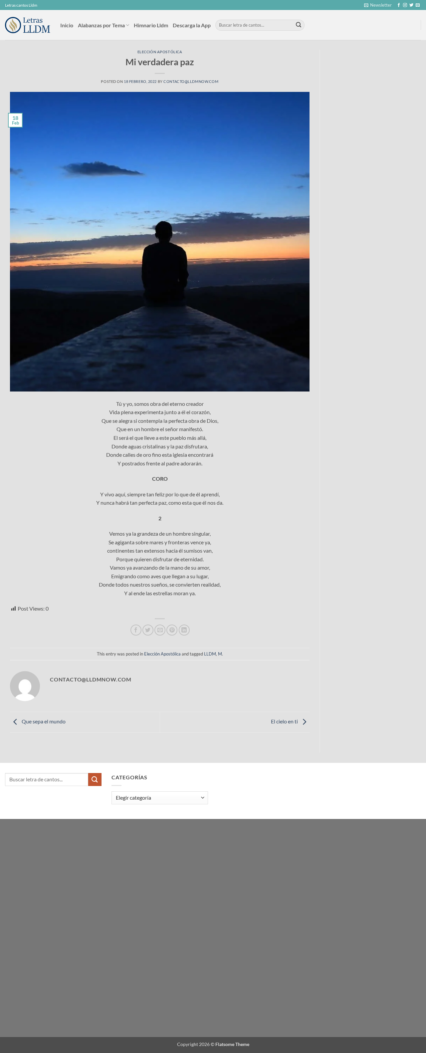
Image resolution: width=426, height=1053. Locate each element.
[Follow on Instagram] (405, 5)
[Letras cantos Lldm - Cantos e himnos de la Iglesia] (27, 25)
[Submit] (298, 25)
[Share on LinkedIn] (184, 630)
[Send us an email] (418, 5)
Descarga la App (192, 25)
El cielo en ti (285, 721)
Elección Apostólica (159, 52)
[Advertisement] (376, 100)
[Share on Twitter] (147, 630)
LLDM (210, 654)
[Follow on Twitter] (411, 5)
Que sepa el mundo (43, 721)
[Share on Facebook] (135, 630)
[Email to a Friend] (159, 630)
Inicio (66, 25)
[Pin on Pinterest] (171, 630)
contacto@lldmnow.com (190, 81)
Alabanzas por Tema (101, 25)
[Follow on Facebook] (399, 5)
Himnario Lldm (151, 25)
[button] (378, 5)
